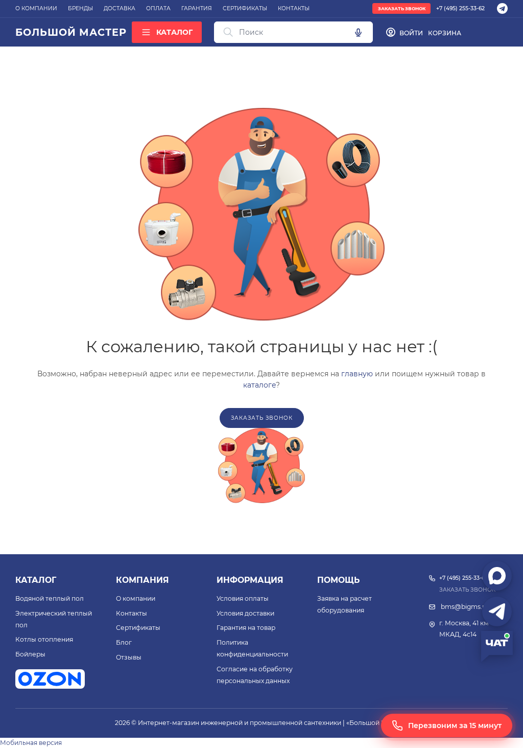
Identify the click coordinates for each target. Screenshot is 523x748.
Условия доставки (245, 613)
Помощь (338, 580)
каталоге (259, 385)
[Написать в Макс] (497, 576)
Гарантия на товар (246, 627)
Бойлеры (30, 654)
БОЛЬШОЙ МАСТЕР (70, 32)
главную (357, 373)
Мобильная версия (31, 742)
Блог (124, 642)
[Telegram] (502, 8)
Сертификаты (138, 627)
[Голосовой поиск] (358, 32)
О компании (135, 598)
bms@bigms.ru (465, 606)
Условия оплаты (243, 598)
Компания (142, 580)
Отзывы (128, 657)
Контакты (131, 613)
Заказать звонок (401, 8)
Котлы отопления (44, 639)
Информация (250, 580)
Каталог (35, 580)
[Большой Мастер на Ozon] (50, 679)
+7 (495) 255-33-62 (460, 8)
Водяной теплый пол (49, 598)
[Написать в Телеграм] (497, 611)
